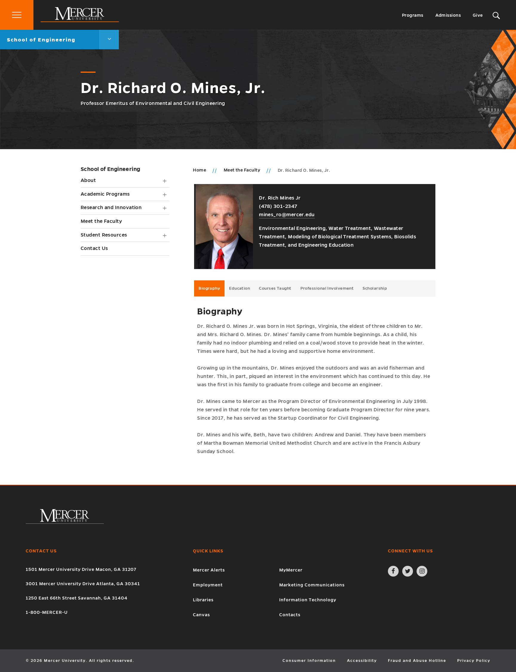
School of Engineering (110, 169)
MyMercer (290, 570)
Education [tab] (239, 288)
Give (478, 15)
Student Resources (104, 235)
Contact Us (94, 248)
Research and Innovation (111, 207)
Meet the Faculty (101, 221)
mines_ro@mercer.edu (287, 214)
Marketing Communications (312, 585)
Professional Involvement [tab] (327, 288)
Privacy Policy (473, 661)
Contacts (289, 614)
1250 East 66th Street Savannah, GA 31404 (77, 598)
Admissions (448, 15)
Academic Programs (105, 194)
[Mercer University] (80, 20)
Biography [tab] (209, 288)
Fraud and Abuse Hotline (417, 661)
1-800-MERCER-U (47, 612)
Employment (208, 585)
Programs (412, 15)
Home (199, 170)
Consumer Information (309, 661)
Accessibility (362, 661)
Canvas (201, 614)
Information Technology (307, 599)
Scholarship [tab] (375, 288)
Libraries (203, 599)
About (88, 180)
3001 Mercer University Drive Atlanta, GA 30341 (83, 583)
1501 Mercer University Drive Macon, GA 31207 (81, 569)
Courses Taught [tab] (275, 288)
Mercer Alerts (209, 570)
